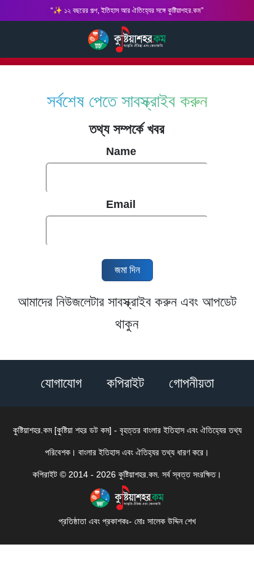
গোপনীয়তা (191, 383)
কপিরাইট (125, 383)
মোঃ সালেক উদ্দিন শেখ (165, 521)
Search (14, 39)
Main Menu (234, 39)
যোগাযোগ (61, 383)
